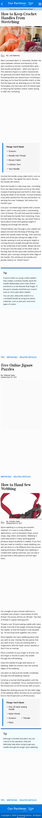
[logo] (21, 3)
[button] (2, 4)
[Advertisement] (21, 120)
